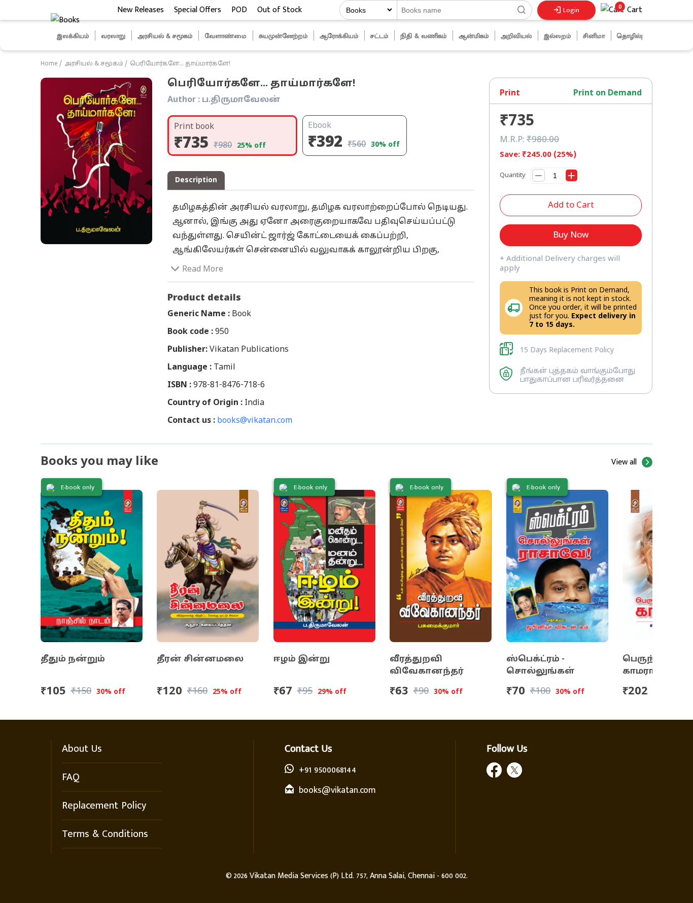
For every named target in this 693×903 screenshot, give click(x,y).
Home (49, 64)
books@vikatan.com (254, 421)
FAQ (71, 777)
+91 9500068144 (327, 770)
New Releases (140, 10)
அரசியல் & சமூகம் (93, 64)
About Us (82, 748)
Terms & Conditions (105, 834)
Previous (43, 36)
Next (655, 36)
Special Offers (197, 10)
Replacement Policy (104, 805)
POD (239, 10)
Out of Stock (279, 10)
